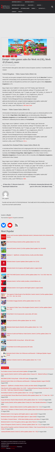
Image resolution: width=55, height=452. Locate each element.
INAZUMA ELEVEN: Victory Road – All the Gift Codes (20, 340)
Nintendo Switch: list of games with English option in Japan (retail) (24, 268)
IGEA (24, 178)
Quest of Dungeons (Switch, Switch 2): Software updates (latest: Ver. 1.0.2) (21, 424)
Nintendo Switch (29, 2)
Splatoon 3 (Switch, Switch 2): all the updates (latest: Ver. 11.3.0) (24, 360)
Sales (12, 56)
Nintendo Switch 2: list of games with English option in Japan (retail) (25, 287)
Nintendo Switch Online (18, 5)
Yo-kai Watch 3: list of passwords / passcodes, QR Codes (22, 314)
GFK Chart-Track (27, 105)
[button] (22, 2)
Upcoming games (25, 8)
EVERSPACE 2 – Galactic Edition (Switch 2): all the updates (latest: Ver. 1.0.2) (21, 407)
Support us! (42, 8)
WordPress (3, 448)
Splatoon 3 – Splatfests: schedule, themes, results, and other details (25, 255)
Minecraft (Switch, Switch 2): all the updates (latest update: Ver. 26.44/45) (26, 248)
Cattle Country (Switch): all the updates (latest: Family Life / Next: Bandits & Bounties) (23, 402)
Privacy (20, 11)
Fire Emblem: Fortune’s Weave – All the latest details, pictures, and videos (20, 419)
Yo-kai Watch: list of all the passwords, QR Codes (20, 346)
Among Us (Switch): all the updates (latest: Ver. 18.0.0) (21, 320)
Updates (39, 5)
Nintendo (7, 56)
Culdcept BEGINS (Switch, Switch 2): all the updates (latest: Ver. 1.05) (19, 431)
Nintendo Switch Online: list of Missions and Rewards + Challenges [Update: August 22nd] (25, 381)
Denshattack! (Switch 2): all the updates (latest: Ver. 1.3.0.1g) (17, 392)
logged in (10, 217)
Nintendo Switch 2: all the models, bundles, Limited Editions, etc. (24, 281)
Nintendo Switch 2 (16, 2)
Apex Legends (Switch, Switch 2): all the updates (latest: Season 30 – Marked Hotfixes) (24, 374)
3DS (3, 56)
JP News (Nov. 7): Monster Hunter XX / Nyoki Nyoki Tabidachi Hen (13, 185)
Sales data (30, 5)
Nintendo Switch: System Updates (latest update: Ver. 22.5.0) (23, 261)
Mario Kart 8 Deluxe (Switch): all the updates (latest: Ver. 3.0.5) (23, 242)
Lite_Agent (13, 65)
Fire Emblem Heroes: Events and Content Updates (14, 371)
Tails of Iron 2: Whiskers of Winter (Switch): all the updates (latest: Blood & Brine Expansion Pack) (26, 409)
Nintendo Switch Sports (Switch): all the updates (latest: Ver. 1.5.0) (24, 327)
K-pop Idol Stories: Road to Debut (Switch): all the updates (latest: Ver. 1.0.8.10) (22, 400)
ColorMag (13, 448)
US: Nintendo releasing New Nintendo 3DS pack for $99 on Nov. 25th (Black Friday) (40, 185)
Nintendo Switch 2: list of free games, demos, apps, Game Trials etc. (19, 422)
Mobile (33, 8)
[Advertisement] (27, 23)
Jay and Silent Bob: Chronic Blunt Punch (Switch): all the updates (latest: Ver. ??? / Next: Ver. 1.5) (26, 395)
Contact (14, 11)
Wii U (15, 56)
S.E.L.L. (25, 141)
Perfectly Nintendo (13, 446)
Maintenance (15, 8)
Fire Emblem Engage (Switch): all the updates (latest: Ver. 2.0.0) (23, 301)
